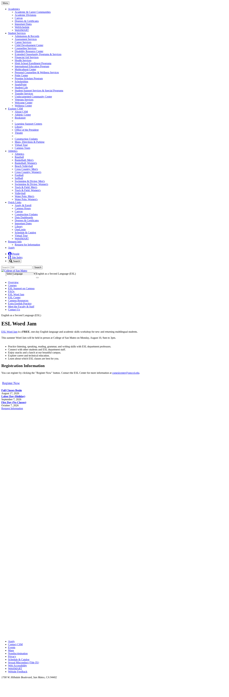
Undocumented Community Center (33, 96)
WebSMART (22, 30)
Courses (12, 285)
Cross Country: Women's (28, 172)
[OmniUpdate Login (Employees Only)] (114, 635)
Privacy (12, 656)
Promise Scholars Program (29, 78)
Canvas (19, 18)
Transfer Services (24, 93)
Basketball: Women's (26, 163)
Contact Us (14, 309)
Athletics (19, 154)
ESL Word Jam (16, 294)
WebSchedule (22, 27)
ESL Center (14, 297)
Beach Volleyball (24, 166)
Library (19, 126)
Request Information (12, 408)
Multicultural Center (25, 69)
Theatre (19, 132)
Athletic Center (23, 114)
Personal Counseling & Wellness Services (37, 72)
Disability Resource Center (29, 51)
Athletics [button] (12, 151)
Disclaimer (219, 273)
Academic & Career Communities (33, 12)
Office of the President (27, 129)
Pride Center (21, 75)
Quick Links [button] (14, 202)
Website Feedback (17, 671)
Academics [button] (14, 9)
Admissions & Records (27, 36)
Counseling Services (25, 48)
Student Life (21, 87)
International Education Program (32, 66)
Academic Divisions (25, 15)
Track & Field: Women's (28, 190)
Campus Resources (18, 300)
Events (11, 647)
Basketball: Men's (24, 160)
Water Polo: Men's (24, 196)
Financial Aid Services (27, 57)
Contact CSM (15, 644)
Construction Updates (26, 138)
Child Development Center (29, 45)
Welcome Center (23, 102)
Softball (19, 178)
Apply (11, 247)
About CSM (21, 111)
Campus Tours (22, 148)
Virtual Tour (21, 144)
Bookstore (20, 117)
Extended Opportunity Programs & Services (38, 54)
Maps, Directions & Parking (29, 141)
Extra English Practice (20, 303)
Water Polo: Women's (26, 199)
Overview (13, 282)
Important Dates (23, 24)
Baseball (19, 157)
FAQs (11, 291)
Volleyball (20, 193)
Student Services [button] (17, 33)
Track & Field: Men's (26, 187)
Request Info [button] (15, 241)
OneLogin (20, 229)
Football (19, 175)
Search (16, 261)
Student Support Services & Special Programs (39, 90)
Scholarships (21, 81)
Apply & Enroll (23, 205)
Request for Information (27, 244)
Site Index (17, 257)
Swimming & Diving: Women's (31, 184)
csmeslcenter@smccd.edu (125, 372)
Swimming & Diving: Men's (30, 181)
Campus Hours (23, 208)
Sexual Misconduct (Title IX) (23, 662)
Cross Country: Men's (26, 169)
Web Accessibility (17, 665)
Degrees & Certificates (27, 21)
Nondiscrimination (18, 653)
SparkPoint (20, 84)
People (15, 253)
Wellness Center (23, 105)
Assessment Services (26, 39)
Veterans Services (24, 99)
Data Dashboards (24, 217)
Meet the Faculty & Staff (21, 306)
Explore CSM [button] (15, 108)
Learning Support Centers (28, 123)
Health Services (23, 60)
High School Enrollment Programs (33, 63)
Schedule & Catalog (25, 232)
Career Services (23, 42)
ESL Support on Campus (21, 288)
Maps (11, 650)
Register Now (11, 383)
